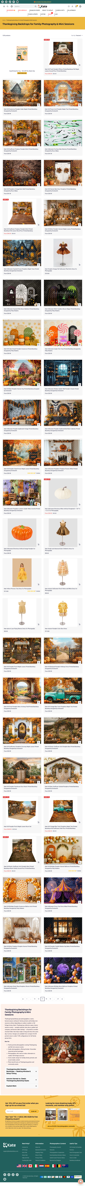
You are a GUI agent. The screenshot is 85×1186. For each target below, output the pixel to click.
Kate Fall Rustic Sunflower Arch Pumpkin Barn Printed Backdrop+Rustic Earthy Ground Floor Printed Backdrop (19, 867)
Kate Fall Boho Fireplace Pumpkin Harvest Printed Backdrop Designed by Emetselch (20, 947)
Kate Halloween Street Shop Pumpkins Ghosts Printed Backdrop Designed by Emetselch (21, 987)
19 (50, 998)
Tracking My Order (26, 1160)
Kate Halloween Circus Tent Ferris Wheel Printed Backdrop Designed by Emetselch (61, 907)
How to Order (73, 1157)
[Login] (72, 6)
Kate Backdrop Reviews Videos (58, 1155)
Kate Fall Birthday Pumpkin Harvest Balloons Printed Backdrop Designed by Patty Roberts (62, 867)
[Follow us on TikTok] (10, 2)
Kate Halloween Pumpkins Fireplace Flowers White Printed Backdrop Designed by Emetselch (61, 469)
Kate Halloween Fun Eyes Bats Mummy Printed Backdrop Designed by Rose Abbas (60, 150)
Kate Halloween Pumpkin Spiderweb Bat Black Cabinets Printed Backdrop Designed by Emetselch (62, 429)
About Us (37, 1147)
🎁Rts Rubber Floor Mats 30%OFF (42, 1)
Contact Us (25, 1147)
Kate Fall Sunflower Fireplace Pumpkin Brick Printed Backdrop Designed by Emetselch (21, 150)
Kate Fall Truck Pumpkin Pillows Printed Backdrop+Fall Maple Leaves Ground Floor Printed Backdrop (62, 70)
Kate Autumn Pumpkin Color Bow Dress (56, 628)
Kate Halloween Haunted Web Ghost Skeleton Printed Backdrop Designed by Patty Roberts (21, 310)
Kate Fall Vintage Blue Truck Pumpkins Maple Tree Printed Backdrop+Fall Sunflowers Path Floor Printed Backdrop (61, 827)
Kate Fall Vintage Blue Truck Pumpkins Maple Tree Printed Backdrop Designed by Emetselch (61, 707)
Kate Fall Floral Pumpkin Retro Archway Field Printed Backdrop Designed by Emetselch (21, 707)
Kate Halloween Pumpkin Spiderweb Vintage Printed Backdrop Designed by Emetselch (21, 429)
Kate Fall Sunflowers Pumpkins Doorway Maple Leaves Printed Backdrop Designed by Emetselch (21, 747)
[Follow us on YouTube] (17, 2)
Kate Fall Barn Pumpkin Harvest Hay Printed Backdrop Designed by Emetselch (21, 390)
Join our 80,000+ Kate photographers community (61, 1126)
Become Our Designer (55, 1160)
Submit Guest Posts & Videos (57, 1157)
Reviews (72, 1149)
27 (58, 998)
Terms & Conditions (40, 1160)
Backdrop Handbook (75, 1160)
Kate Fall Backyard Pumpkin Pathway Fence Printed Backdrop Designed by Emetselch (62, 667)
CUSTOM (42, 14)
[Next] (62, 999)
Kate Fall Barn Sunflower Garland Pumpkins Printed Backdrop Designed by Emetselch (62, 787)
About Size (25, 1155)
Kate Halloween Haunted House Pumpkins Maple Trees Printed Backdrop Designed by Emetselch (21, 270)
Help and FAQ (25, 1157)
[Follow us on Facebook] (2, 2)
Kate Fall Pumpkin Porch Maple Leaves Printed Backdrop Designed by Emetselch (19, 667)
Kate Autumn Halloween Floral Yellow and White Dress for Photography (61, 589)
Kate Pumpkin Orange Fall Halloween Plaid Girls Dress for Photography (61, 270)
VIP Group (24, 1149)
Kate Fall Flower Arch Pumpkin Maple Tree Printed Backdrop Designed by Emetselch (61, 110)
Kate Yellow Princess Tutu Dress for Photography (17, 588)
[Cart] (76, 6)
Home (3, 20)
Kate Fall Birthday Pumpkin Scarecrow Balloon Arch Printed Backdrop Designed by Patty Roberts (20, 907)
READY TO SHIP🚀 (47, 10)
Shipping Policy (39, 1152)
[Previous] (23, 999)
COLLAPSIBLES (71, 10)
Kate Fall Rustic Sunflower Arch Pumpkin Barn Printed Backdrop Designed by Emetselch (62, 747)
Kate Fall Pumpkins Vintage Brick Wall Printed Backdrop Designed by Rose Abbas (19, 190)
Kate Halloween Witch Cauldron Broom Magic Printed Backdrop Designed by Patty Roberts (62, 310)
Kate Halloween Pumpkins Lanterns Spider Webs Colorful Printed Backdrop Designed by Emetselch (22, 509)
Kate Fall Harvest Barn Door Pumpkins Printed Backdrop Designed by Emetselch (60, 190)
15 (34, 998)
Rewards (52, 1149)
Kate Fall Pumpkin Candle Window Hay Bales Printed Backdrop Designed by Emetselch (62, 947)
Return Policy (38, 1155)
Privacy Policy (38, 1157)
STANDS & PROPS (33, 14)
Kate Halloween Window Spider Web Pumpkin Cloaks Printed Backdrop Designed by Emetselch (62, 390)
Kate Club (24, 1152)
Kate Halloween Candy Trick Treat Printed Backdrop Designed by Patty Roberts (63, 350)
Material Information (40, 1149)
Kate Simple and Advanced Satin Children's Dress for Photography (59, 549)
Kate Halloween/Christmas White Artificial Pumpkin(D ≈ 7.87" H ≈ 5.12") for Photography (62, 509)
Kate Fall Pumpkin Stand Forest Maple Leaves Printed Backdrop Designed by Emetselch (21, 469)
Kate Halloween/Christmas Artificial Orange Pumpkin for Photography (19, 549)
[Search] (7, 6)
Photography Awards (55, 1147)
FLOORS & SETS (60, 10)
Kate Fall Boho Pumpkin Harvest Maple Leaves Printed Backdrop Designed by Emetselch (63, 230)
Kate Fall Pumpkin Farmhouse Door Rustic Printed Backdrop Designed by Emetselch (20, 787)
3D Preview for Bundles (76, 1147)
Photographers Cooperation (57, 1152)
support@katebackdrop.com (10, 1151)
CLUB (55, 14)
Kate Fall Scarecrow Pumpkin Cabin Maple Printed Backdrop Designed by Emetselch (20, 110)
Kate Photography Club (76, 1152)
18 (46, 998)
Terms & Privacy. (27, 1128)
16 (38, 998)
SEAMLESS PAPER (34, 10)
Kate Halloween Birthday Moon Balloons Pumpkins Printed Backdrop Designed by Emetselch (61, 987)
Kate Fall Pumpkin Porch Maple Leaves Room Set (17, 826)
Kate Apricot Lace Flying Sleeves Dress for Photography (19, 628)
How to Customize (74, 1155)
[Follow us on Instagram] (6, 2)
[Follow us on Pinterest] (13, 2)
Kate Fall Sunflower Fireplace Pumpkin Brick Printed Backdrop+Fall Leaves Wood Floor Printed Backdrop (18, 230)
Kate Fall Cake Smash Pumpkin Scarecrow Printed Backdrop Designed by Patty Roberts (20, 350)
